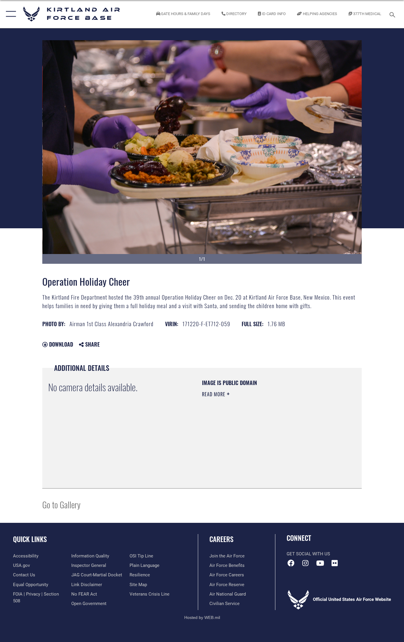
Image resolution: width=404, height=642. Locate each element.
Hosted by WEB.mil (202, 617)
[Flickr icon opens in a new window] (334, 563)
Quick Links (30, 539)
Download (60, 344)
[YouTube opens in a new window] (320, 563)
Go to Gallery (61, 504)
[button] (9, 14)
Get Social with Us (308, 554)
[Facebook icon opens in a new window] (291, 563)
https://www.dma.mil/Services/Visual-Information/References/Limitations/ (271, 440)
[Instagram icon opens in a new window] (305, 563)
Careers (221, 539)
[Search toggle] (393, 14)
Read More (214, 394)
